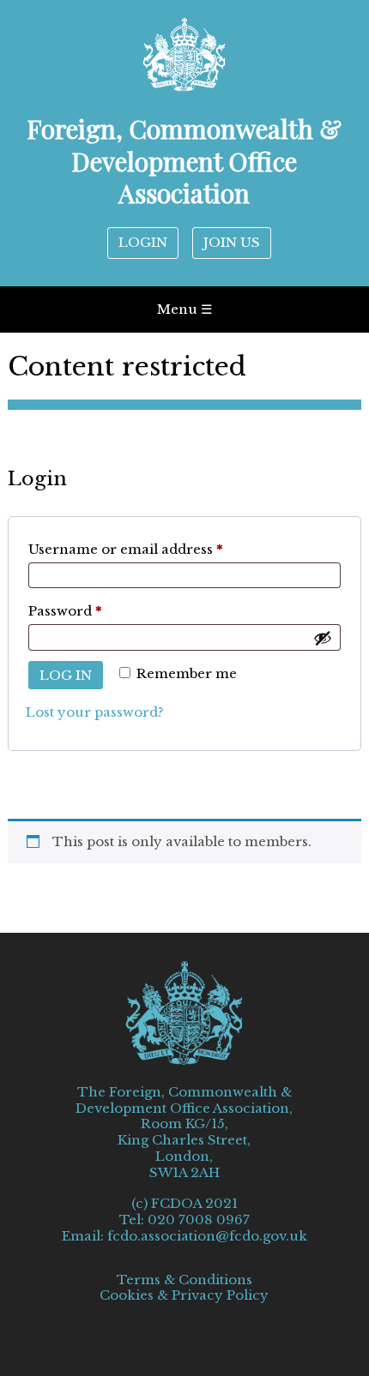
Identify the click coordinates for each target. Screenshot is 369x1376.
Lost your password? (95, 712)
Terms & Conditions (184, 1280)
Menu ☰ (184, 309)
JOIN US (231, 242)
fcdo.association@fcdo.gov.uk (207, 1236)
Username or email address (157, 548)
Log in (65, 675)
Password (96, 610)
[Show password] (322, 637)
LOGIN (142, 242)
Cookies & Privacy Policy (184, 1295)
